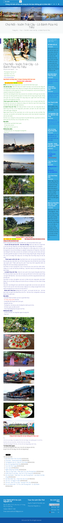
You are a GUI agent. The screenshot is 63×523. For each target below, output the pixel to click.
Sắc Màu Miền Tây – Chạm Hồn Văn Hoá (16, 479)
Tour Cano (8, 468)
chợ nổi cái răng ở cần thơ (10, 444)
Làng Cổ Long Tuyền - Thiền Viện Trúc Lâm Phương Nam (20, 471)
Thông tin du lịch (41, 16)
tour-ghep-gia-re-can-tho (35, 440)
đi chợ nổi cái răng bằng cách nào (27, 444)
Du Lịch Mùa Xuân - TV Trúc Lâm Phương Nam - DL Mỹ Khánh (22, 484)
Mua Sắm (31, 16)
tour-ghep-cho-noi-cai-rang (20, 440)
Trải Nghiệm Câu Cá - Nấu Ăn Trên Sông (16, 462)
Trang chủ (15, 30)
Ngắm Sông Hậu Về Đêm (12, 469)
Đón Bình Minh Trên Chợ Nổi (13, 458)
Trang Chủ (8, 16)
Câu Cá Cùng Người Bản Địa (13, 464)
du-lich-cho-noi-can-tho (9, 442)
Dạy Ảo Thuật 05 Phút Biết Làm (36, 503)
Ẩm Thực (23, 16)
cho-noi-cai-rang (7, 440)
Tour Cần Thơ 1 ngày (11, 466)
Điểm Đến (16, 16)
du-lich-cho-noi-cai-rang (23, 442)
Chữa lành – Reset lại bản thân (13, 460)
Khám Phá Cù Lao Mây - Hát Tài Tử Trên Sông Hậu (19, 473)
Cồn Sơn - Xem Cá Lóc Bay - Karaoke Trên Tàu (18, 482)
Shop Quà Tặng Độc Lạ (34, 506)
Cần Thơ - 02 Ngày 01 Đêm (12, 480)
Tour (21, 30)
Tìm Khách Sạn (10, 19)
